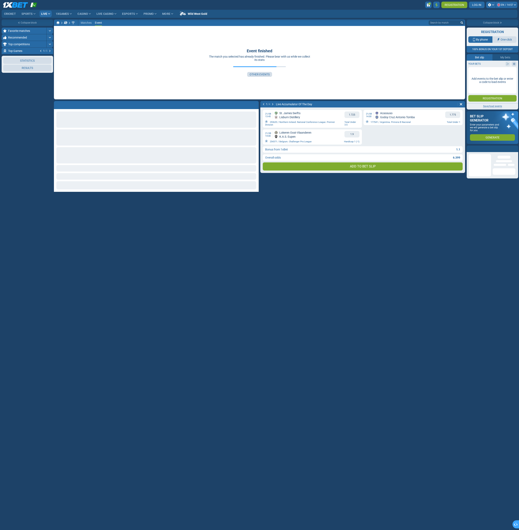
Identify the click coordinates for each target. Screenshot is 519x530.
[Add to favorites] (49, 57)
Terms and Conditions (494, 88)
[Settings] (491, 5)
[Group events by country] (49, 93)
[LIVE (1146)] (58, 22)
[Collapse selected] (45, 93)
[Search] (461, 22)
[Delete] (461, 104)
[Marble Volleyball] (65, 22)
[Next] (49, 51)
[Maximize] (49, 31)
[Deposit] (436, 5)
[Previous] (40, 51)
